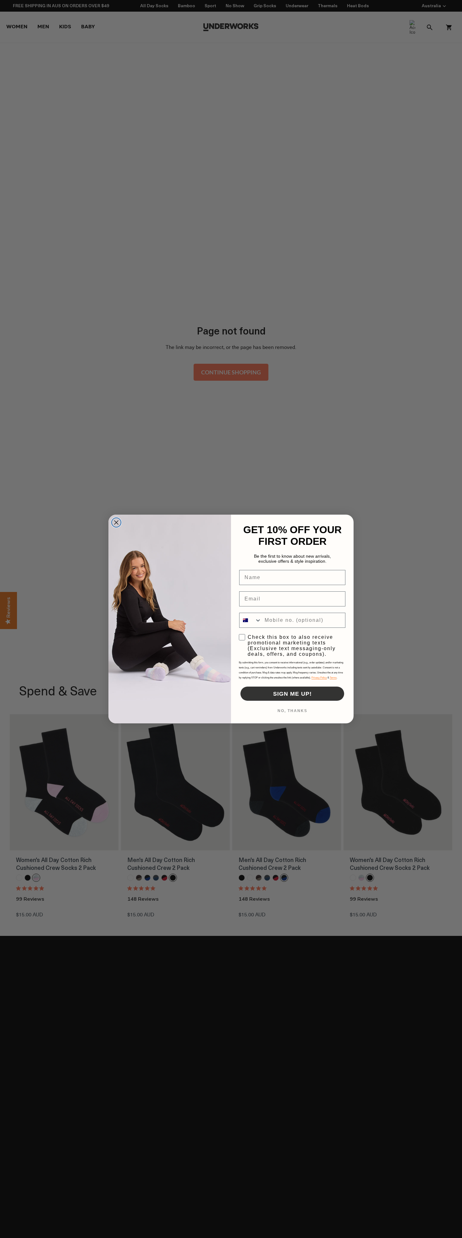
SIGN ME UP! (292, 694)
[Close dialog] (116, 522)
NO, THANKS (292, 711)
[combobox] (250, 620)
